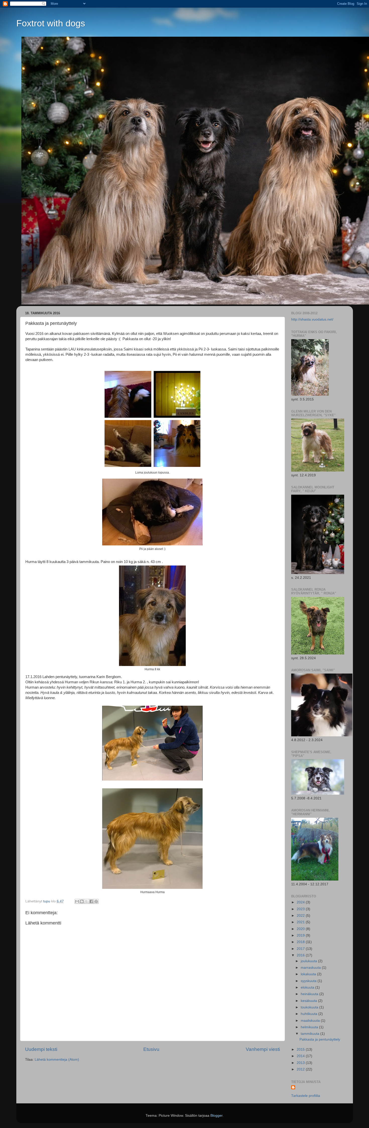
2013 (301, 1063)
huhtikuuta (309, 1014)
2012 (301, 1069)
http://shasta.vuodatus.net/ (312, 319)
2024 (301, 902)
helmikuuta (310, 1027)
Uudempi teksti (41, 1049)
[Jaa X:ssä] (86, 901)
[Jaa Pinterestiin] (96, 901)
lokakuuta (309, 974)
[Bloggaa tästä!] (81, 901)
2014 (301, 1056)
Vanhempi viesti (263, 1049)
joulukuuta (309, 961)
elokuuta (308, 987)
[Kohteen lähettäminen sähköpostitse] (77, 901)
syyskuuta (309, 981)
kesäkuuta (309, 1001)
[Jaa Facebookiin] (91, 901)
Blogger (216, 1115)
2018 (301, 942)
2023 (301, 909)
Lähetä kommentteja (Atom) (57, 1059)
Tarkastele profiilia (305, 1096)
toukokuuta (310, 1007)
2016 (301, 955)
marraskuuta (311, 967)
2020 (301, 929)
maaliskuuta (311, 1020)
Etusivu (151, 1049)
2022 (301, 915)
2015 (301, 1049)
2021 (301, 922)
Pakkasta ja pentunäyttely (319, 1039)
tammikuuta (310, 1034)
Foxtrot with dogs (50, 23)
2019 (301, 935)
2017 (301, 949)
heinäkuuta (310, 994)
